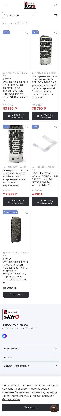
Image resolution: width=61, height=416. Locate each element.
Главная (7, 23)
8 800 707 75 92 (15, 324)
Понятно (30, 407)
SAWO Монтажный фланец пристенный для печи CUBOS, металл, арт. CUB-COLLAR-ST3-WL (45, 179)
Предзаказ (16, 294)
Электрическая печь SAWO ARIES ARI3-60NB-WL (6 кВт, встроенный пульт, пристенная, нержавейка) (15, 178)
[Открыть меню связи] (54, 409)
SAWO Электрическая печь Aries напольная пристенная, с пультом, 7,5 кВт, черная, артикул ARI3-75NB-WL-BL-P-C (15, 89)
